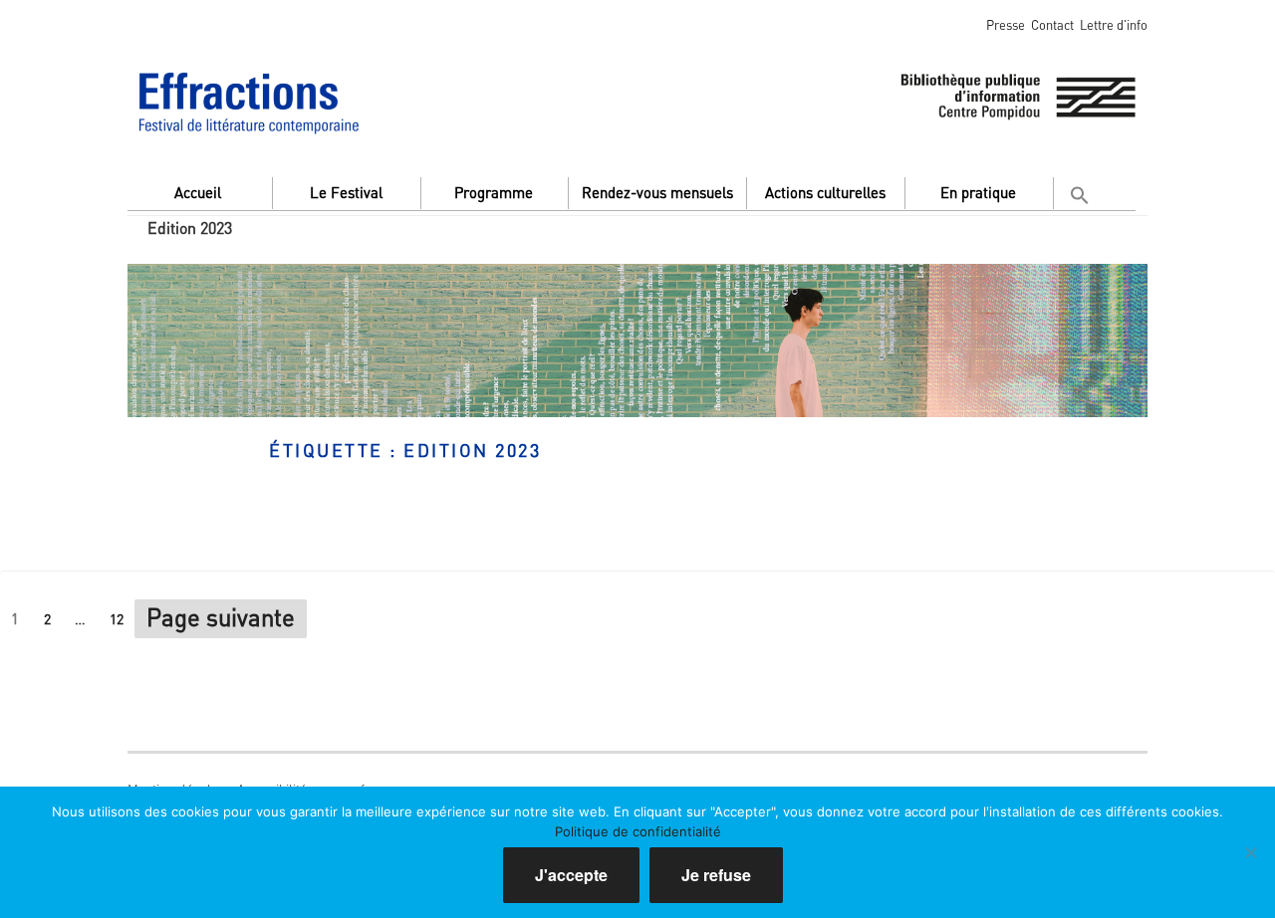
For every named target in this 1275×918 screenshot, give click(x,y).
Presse (1005, 24)
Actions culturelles (825, 192)
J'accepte (571, 874)
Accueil (197, 192)
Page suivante (220, 616)
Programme (493, 192)
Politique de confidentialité (638, 831)
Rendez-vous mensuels (657, 192)
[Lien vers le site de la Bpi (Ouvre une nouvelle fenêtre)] (1018, 93)
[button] (1083, 190)
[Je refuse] (1250, 852)
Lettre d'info (1114, 24)
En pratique (978, 192)
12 (121, 617)
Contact (1052, 24)
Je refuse (716, 874)
